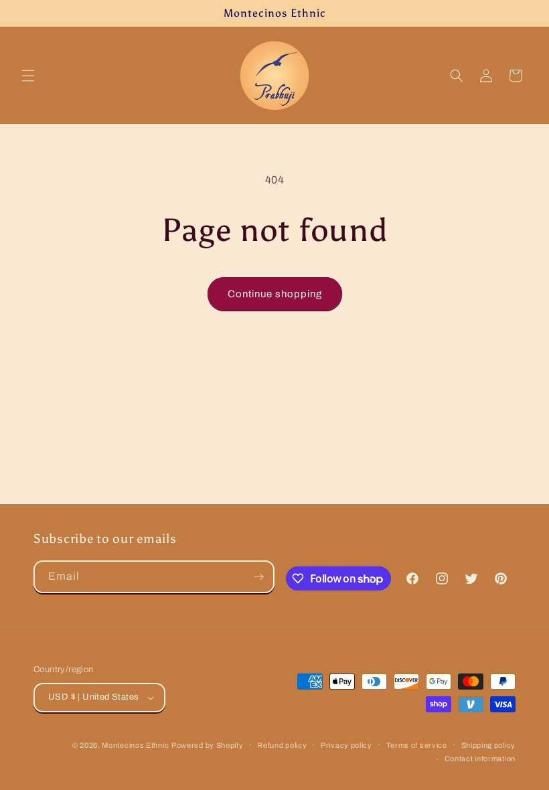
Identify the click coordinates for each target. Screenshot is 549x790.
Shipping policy (488, 745)
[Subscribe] (258, 576)
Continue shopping (275, 294)
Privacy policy (346, 745)
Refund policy (282, 745)
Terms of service (416, 745)
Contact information (480, 759)
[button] (28, 75)
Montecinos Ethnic (135, 745)
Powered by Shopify (207, 745)
